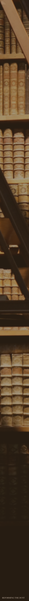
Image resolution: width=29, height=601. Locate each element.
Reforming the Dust (13, 597)
